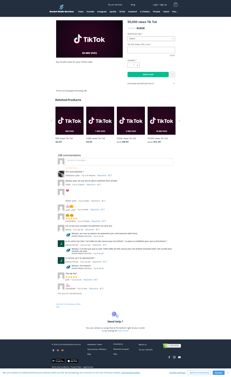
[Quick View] (69, 121)
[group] (115, 125)
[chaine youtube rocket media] (179, 357)
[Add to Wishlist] (172, 74)
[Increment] (137, 65)
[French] (53, 350)
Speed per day (135, 33)
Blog (89, 354)
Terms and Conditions (60, 367)
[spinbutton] (133, 65)
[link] (176, 4)
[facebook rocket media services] (169, 357)
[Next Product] (179, 120)
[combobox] (151, 38)
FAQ (115, 354)
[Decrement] (129, 65)
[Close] (227, 373)
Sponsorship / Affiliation (96, 349)
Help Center (123, 330)
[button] (81, 12)
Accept (218, 372)
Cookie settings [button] (177, 372)
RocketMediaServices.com (70, 344)
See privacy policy (131, 372)
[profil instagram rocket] (174, 357)
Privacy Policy (75, 367)
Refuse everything (199, 372)
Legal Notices (88, 367)
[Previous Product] (51, 120)
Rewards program (121, 349)
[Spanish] (62, 350)
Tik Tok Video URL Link (139, 44)
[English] (58, 350)
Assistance (118, 344)
